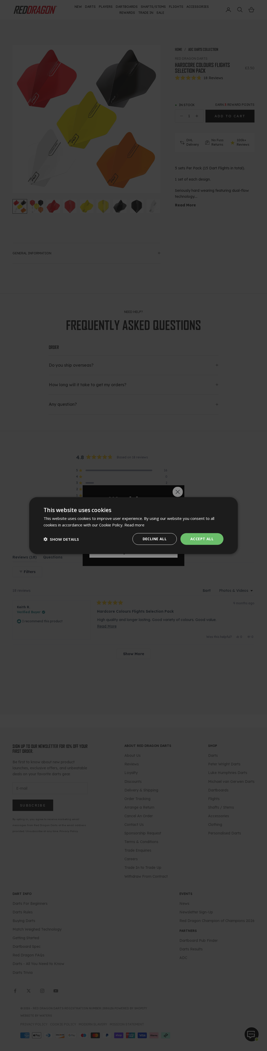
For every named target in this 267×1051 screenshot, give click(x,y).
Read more (134, 524)
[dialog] (133, 525)
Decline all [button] (155, 538)
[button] (61, 539)
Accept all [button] (202, 538)
